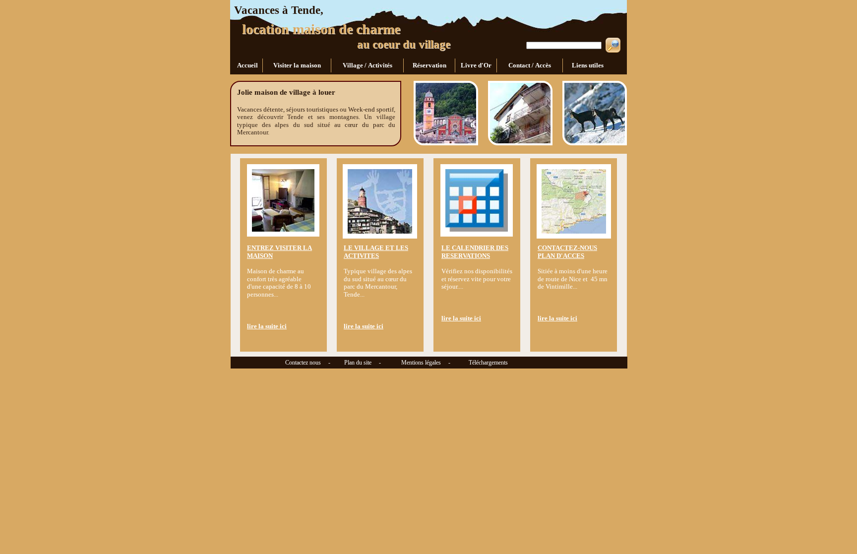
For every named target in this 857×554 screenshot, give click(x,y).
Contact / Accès (529, 65)
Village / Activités (367, 65)
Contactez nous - (281, 362)
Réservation (429, 65)
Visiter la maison (297, 65)
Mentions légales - (422, 362)
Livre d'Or (476, 65)
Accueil (247, 65)
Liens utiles (587, 65)
